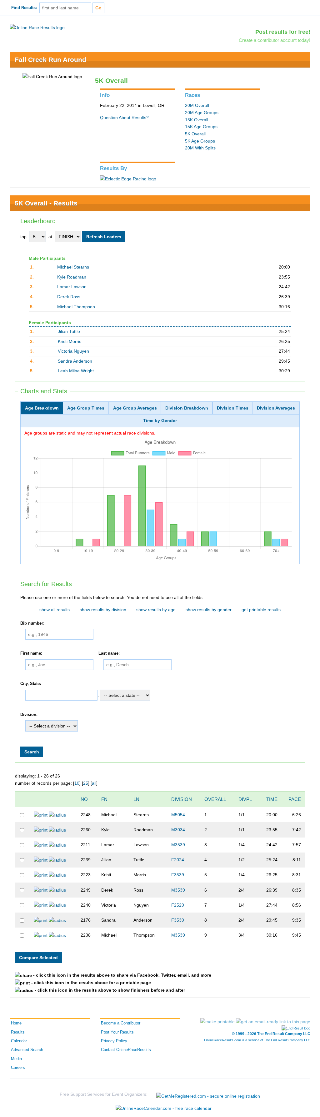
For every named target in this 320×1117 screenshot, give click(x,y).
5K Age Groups (200, 140)
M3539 (178, 844)
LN (136, 799)
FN (104, 799)
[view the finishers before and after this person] (57, 814)
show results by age (156, 609)
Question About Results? (124, 117)
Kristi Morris (69, 341)
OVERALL (215, 799)
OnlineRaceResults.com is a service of (257, 1040)
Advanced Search (27, 1050)
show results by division (103, 609)
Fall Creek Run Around (50, 59)
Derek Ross (68, 296)
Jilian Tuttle (69, 331)
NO (84, 799)
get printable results (261, 609)
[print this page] (217, 1021)
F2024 (177, 859)
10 (76, 783)
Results (18, 1032)
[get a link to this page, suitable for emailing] (273, 1021)
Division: (29, 714)
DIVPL (245, 799)
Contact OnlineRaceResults (126, 1050)
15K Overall (196, 119)
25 (85, 783)
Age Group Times (85, 407)
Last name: (109, 653)
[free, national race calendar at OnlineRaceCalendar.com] (164, 1108)
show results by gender (209, 609)
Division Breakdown (186, 407)
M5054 (178, 814)
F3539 (177, 874)
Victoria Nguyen (73, 351)
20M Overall (197, 105)
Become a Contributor (120, 1023)
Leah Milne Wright (76, 370)
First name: (31, 653)
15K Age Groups (201, 126)
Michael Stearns (73, 266)
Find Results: (24, 8)
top (23, 236)
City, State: (30, 684)
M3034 (178, 829)
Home (16, 1023)
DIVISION (181, 799)
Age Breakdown (42, 407)
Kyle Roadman (71, 276)
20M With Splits (200, 147)
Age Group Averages (135, 407)
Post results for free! (282, 32)
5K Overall (195, 133)
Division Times (232, 407)
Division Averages (276, 407)
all (94, 783)
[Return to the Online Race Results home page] (37, 27)
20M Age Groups (201, 112)
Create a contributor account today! (274, 40)
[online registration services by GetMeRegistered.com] (208, 1094)
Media (16, 1059)
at (50, 236)
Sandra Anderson (75, 361)
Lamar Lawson (72, 286)
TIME (272, 799)
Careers (18, 1067)
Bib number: (32, 623)
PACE (294, 799)
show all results (54, 609)
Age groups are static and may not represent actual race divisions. (89, 432)
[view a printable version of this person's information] (41, 814)
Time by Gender (160, 420)
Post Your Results (117, 1032)
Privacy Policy (114, 1041)
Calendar (19, 1041)
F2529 (177, 905)
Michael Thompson (76, 306)
